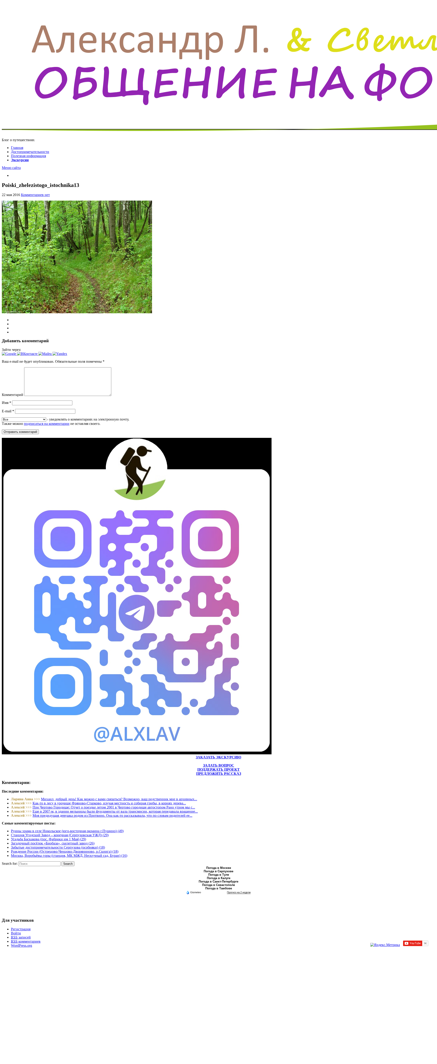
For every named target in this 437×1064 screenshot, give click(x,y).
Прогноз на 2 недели (239, 892)
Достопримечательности (30, 152)
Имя (6, 403)
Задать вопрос (218, 765)
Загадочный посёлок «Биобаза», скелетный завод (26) (52, 843)
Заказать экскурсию (218, 757)
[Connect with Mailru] (45, 354)
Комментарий (12, 395)
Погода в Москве (218, 868)
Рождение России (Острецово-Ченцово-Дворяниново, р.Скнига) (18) (64, 851)
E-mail (8, 411)
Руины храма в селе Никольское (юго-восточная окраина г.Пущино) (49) (67, 831)
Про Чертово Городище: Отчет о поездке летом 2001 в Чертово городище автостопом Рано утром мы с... (114, 807)
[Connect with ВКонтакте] (27, 354)
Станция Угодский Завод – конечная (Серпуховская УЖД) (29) (60, 835)
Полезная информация (28, 156)
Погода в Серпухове (218, 871)
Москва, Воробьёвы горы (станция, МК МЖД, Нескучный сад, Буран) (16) (69, 855)
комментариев (26, 941)
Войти (16, 933)
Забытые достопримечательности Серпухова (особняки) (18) (58, 847)
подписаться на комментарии (46, 424)
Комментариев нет (35, 195)
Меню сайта (11, 168)
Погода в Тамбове (218, 888)
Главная (17, 148)
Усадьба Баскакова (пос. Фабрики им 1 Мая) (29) (48, 839)
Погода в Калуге (218, 878)
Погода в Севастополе (218, 885)
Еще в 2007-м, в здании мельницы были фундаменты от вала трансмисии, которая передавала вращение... (115, 811)
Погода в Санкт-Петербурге (218, 881)
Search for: (10, 863)
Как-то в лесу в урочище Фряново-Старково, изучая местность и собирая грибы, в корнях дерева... (109, 803)
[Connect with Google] (9, 354)
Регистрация (20, 929)
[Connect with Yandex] (60, 354)
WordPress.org (21, 945)
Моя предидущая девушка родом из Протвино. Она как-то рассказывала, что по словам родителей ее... (112, 815)
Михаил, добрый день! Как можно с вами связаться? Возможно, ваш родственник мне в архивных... (119, 799)
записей (21, 937)
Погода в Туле (218, 874)
